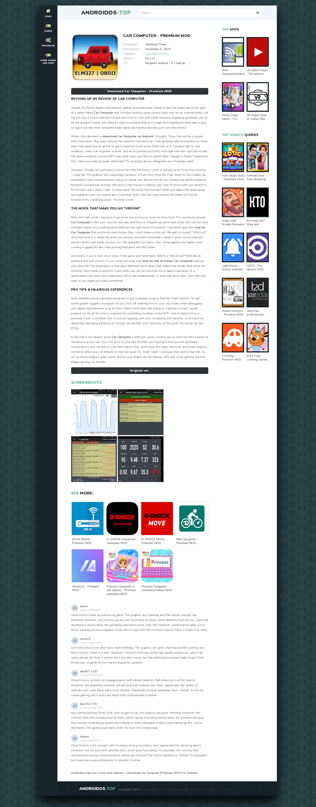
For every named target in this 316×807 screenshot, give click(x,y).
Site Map (146, 789)
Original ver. (140, 371)
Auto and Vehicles (157, 54)
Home (48, 16)
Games (48, 31)
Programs (48, 45)
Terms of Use (220, 789)
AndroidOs (106, 12)
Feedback (180, 789)
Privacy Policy (162, 789)
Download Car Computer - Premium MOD (140, 91)
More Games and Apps (48, 62)
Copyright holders (199, 789)
